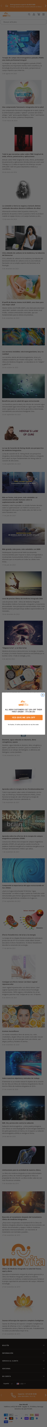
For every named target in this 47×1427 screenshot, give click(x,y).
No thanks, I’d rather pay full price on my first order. (23, 724)
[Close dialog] (42, 695)
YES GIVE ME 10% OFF (23, 717)
